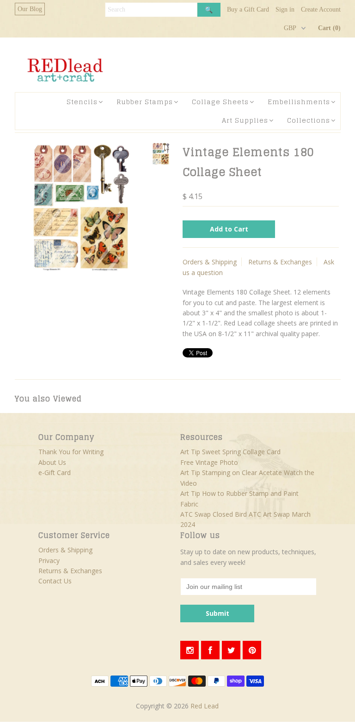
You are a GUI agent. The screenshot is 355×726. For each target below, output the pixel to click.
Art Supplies (245, 120)
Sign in (284, 9)
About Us (52, 462)
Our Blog (30, 9)
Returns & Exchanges (280, 261)
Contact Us (55, 580)
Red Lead (204, 705)
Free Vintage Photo (209, 462)
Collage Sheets (220, 101)
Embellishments (299, 101)
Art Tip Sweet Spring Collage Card (230, 451)
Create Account (321, 9)
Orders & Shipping (210, 261)
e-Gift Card (54, 472)
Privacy (49, 560)
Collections (308, 120)
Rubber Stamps (144, 101)
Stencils (82, 101)
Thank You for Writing (71, 451)
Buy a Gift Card (248, 9)
